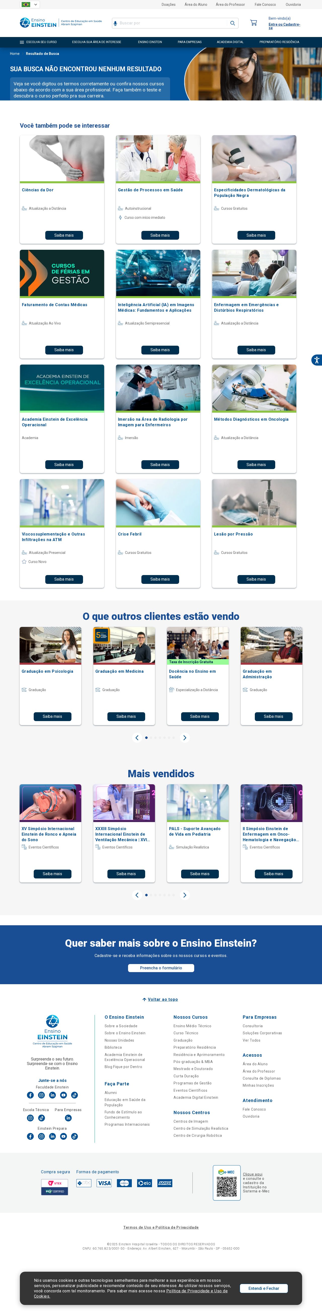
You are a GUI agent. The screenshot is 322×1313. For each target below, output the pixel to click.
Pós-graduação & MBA (193, 1062)
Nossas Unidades (120, 1040)
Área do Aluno (196, 4)
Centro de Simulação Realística (201, 1128)
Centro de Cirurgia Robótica (198, 1135)
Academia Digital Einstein (196, 1097)
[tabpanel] (50, 676)
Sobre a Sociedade (121, 1026)
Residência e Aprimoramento (199, 1055)
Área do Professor (230, 4)
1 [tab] (146, 737)
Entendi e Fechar (264, 1288)
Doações (169, 4)
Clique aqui (252, 1174)
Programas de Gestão (193, 1083)
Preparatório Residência (195, 1047)
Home (15, 54)
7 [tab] (173, 737)
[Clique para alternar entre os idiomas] (30, 4)
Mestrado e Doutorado (193, 1069)
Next (185, 738)
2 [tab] (151, 737)
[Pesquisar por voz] (115, 23)
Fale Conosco (265, 4)
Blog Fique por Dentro (123, 1067)
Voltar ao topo (163, 999)
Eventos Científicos (190, 1090)
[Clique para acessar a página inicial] (61, 28)
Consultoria (253, 1026)
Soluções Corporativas (262, 1033)
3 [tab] (155, 737)
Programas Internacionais (127, 1124)
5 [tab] (164, 737)
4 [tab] (160, 737)
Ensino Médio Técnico (192, 1026)
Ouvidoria (293, 4)
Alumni (111, 1093)
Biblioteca (113, 1047)
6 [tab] (169, 737)
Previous (137, 738)
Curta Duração (186, 1076)
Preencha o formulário (161, 968)
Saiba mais (64, 235)
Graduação (183, 1040)
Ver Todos (251, 1040)
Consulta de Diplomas (262, 1078)
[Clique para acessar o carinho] (254, 23)
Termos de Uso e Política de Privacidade (161, 1227)
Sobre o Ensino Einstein (125, 1033)
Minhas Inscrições (258, 1085)
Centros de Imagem (191, 1121)
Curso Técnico (186, 1033)
